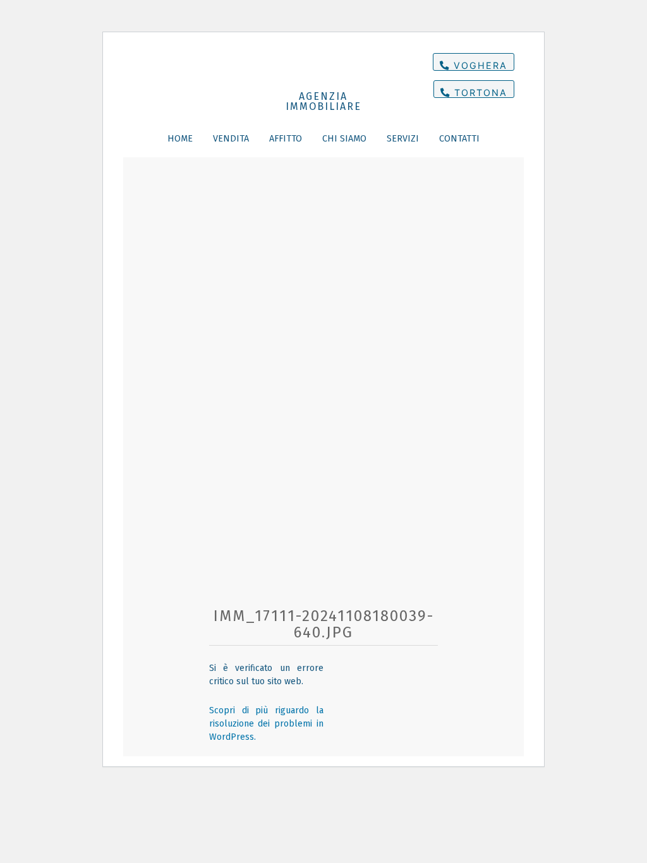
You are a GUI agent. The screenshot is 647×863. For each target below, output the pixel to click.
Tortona (478, 92)
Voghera (478, 65)
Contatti (459, 138)
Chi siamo (344, 138)
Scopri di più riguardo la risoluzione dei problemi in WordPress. (266, 723)
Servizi (403, 138)
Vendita (231, 138)
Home (180, 138)
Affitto (285, 138)
